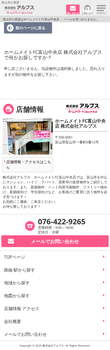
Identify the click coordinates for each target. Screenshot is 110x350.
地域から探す (17, 283)
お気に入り (87, 13)
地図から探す (17, 296)
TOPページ (14, 257)
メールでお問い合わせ (25, 334)
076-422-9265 (61, 221)
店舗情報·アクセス (21, 308)
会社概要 (12, 321)
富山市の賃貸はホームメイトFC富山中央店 (31, 19)
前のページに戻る (30, 27)
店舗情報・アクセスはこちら (28, 164)
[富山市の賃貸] (33, 9)
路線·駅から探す (19, 270)
